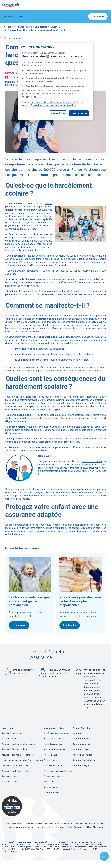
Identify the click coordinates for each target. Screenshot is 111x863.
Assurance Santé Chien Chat (15, 765)
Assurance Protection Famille (15, 771)
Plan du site (98, 827)
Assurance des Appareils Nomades (18, 755)
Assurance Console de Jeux (14, 749)
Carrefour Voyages (81, 744)
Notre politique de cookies (60, 827)
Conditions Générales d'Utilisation (89, 824)
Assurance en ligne (52, 738)
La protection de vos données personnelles (27, 827)
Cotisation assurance (53, 776)
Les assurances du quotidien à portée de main (23, 760)
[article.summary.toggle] (104, 856)
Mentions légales (34, 824)
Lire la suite (19, 625)
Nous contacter (50, 787)
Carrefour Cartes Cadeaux (84, 760)
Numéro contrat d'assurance (57, 733)
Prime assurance (51, 760)
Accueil (7, 27)
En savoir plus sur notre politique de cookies (52, 105)
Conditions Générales (15, 824)
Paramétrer (58, 113)
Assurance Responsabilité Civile (58, 771)
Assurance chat (9, 776)
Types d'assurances (53, 744)
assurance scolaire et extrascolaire (63, 531)
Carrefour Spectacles (82, 755)
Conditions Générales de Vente (58, 824)
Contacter (13, 77)
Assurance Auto (9, 738)
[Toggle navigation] (106, 5)
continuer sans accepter (36, 46)
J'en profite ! (98, 16)
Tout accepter (79, 113)
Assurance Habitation (11, 733)
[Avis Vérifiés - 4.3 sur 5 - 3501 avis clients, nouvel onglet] (12, 806)
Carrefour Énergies (81, 765)
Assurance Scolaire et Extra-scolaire (30, 27)
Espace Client (50, 781)
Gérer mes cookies (82, 827)
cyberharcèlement (71, 262)
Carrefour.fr (77, 733)
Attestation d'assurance (54, 749)
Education (55, 27)
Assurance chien (9, 781)
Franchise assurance (53, 765)
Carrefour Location (81, 749)
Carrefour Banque (80, 738)
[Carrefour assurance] (11, 5)
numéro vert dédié (92, 461)
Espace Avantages (52, 792)
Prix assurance (50, 755)
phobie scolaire (87, 430)
